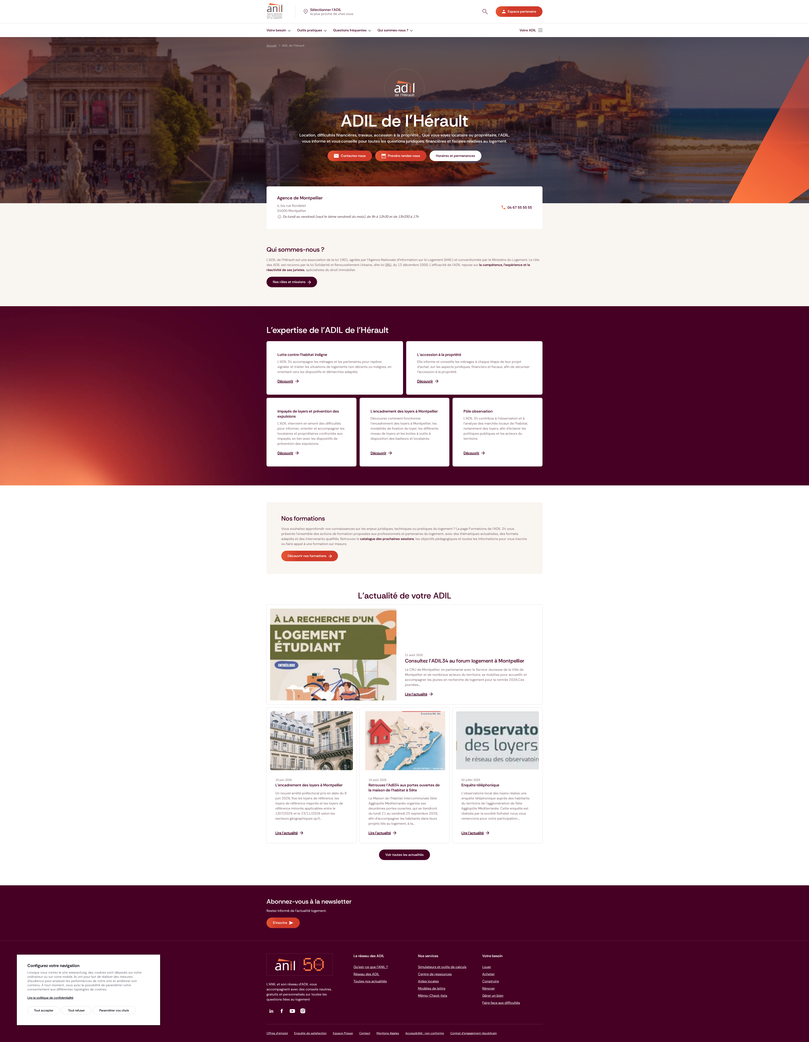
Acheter (488, 974)
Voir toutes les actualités (404, 854)
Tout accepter (43, 1010)
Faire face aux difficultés (501, 1003)
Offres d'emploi (277, 1033)
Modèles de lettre (431, 988)
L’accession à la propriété (439, 354)
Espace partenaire (522, 11)
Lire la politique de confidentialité (50, 998)
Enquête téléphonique (480, 785)
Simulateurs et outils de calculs (442, 967)
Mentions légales (387, 1033)
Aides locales (428, 981)
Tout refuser (76, 1010)
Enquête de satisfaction (310, 1033)
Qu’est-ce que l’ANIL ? (371, 967)
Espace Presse (343, 1033)
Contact (364, 1033)
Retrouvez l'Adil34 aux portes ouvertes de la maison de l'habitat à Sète (404, 788)
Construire (490, 981)
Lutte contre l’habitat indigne (302, 354)
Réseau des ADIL (366, 974)
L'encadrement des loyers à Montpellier (404, 411)
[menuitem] (278, 30)
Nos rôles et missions (289, 282)
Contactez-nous (353, 156)
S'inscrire (280, 922)
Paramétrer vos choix (114, 1010)
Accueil (271, 45)
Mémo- (432, 995)
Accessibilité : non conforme (424, 1033)
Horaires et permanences (455, 156)
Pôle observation (478, 411)
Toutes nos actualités (370, 981)
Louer (486, 967)
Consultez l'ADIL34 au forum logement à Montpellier (464, 661)
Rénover (488, 988)
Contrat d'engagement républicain (473, 1033)
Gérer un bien (492, 995)
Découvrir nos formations (307, 556)
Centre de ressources (435, 974)
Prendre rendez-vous (404, 156)
